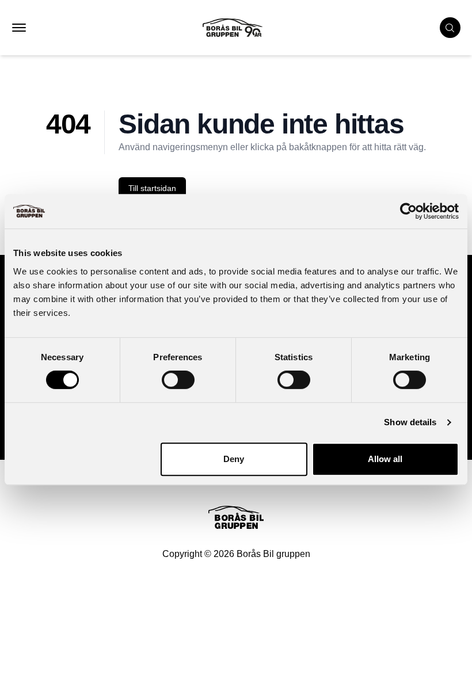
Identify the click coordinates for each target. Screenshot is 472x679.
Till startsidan (152, 188)
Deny (233, 459)
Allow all (385, 459)
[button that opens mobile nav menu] (19, 28)
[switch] (178, 380)
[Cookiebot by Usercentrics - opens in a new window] (408, 211)
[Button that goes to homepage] (243, 27)
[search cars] (450, 27)
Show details (410, 422)
